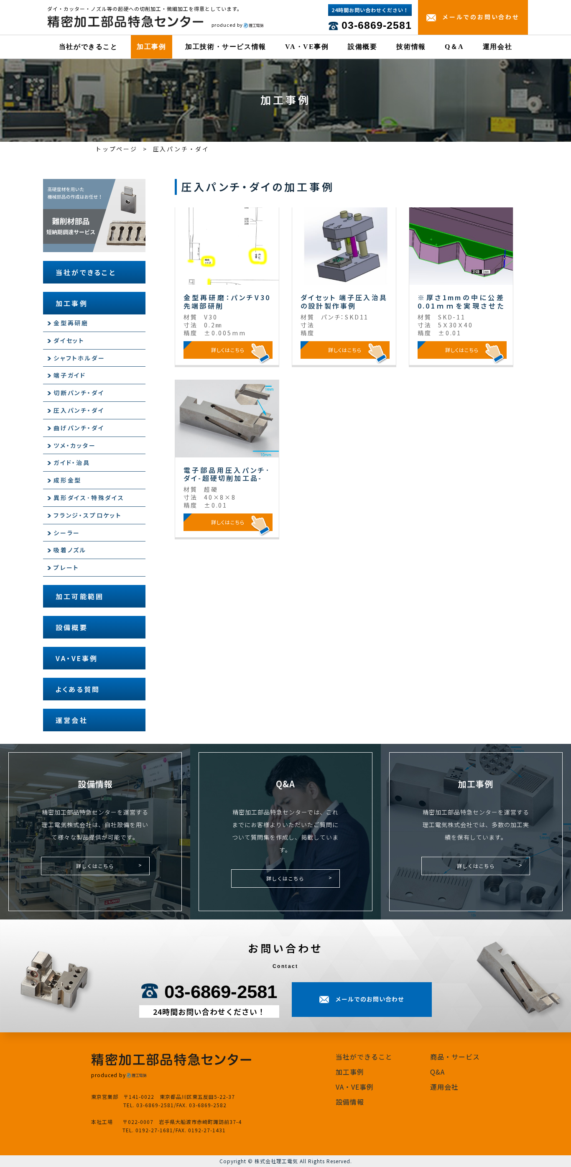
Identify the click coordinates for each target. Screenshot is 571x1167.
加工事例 (151, 46)
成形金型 (68, 480)
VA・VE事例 (307, 46)
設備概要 (362, 46)
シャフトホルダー (79, 358)
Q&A (437, 1072)
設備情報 (350, 1102)
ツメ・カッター (75, 445)
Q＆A (454, 46)
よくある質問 (78, 689)
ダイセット (69, 340)
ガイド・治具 (72, 462)
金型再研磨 (71, 323)
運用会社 (497, 46)
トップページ (116, 149)
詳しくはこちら (95, 865)
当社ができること (88, 46)
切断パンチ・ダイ (79, 392)
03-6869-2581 (377, 25)
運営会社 (72, 720)
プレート (66, 567)
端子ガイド (70, 375)
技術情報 (411, 46)
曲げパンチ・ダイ (79, 428)
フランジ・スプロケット (88, 515)
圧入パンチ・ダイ (79, 410)
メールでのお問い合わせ (481, 17)
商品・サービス (455, 1057)
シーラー (67, 533)
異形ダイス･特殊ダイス (89, 497)
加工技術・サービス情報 (225, 46)
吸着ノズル (70, 550)
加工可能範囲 (80, 596)
